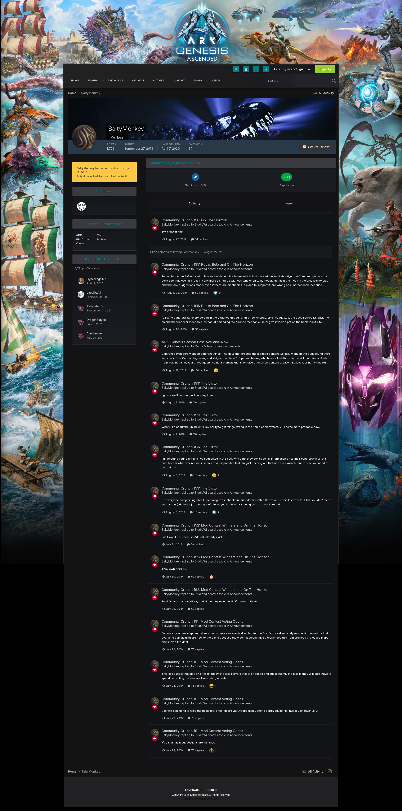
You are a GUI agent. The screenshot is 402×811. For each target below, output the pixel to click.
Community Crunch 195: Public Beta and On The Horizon (207, 264)
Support (179, 80)
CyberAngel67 (96, 279)
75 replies (197, 649)
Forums (93, 80)
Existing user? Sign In (291, 69)
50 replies (201, 292)
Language (192, 790)
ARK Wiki (138, 80)
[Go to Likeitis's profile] (81, 206)
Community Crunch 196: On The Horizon (194, 220)
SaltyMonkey (171, 224)
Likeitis (154, 252)
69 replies (197, 544)
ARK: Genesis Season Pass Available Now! (195, 342)
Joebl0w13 (94, 292)
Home (75, 80)
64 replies (201, 239)
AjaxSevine (94, 333)
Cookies (211, 790)
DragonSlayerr (96, 319)
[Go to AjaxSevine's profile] (81, 335)
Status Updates (314, 80)
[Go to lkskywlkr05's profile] (81, 308)
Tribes (198, 80)
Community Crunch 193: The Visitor (190, 383)
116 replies (199, 402)
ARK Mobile (115, 80)
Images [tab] (287, 203)
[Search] (334, 80)
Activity (158, 80)
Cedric (199, 346)
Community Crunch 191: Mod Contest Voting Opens (202, 621)
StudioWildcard (205, 224)
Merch (215, 80)
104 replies (201, 370)
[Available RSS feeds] (329, 771)
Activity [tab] (194, 203)
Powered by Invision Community (201, 798)
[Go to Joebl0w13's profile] (81, 294)
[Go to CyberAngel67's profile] (81, 280)
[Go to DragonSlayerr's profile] (81, 321)
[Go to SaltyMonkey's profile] (154, 222)
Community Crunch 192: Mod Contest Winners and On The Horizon (215, 525)
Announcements (241, 224)
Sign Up (325, 69)
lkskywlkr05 (95, 306)
